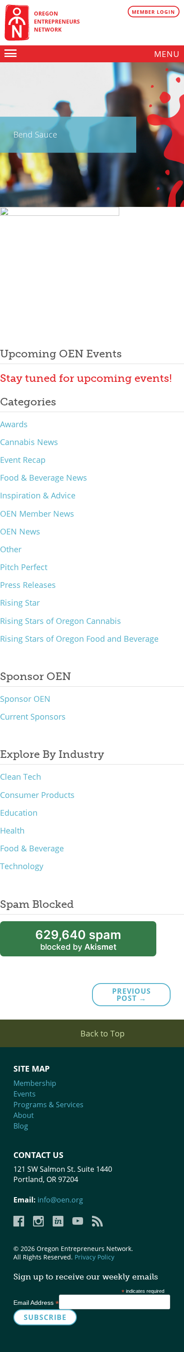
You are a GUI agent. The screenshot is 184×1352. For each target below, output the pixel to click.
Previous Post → (131, 994)
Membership (34, 1083)
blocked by (78, 939)
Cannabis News (29, 442)
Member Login (153, 11)
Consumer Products (37, 794)
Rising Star (20, 602)
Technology (21, 866)
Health (12, 830)
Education (19, 812)
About (23, 1115)
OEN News (20, 531)
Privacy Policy (94, 1257)
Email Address (36, 1302)
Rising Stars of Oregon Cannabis (60, 620)
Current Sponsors (33, 716)
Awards (14, 424)
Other (10, 549)
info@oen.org (60, 1200)
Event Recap (23, 459)
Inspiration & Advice (37, 495)
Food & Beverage (32, 848)
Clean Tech (20, 776)
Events (24, 1094)
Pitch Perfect (23, 567)
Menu (167, 54)
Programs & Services (48, 1104)
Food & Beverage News (43, 477)
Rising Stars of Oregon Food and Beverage (79, 638)
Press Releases (28, 584)
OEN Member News (37, 513)
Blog (20, 1126)
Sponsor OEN (25, 698)
